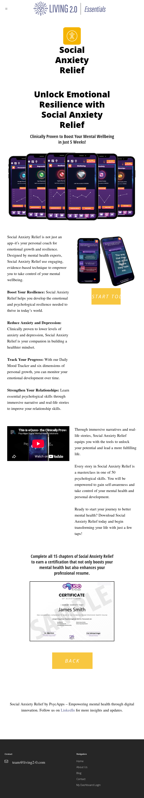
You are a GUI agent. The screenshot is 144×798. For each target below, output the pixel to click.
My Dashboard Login (88, 785)
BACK (72, 660)
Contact (81, 779)
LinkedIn (68, 710)
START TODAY (106, 296)
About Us (81, 767)
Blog (78, 773)
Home (80, 761)
